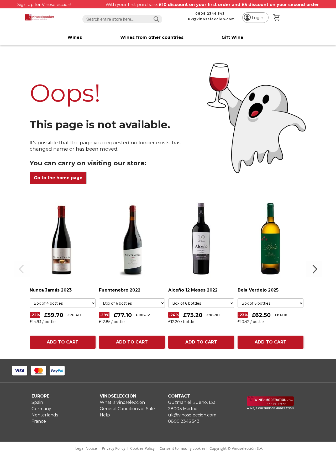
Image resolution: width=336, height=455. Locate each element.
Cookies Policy (142, 448)
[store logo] (39, 17)
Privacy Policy (113, 448)
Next (314, 269)
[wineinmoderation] (270, 408)
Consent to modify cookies (183, 448)
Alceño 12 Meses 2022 (193, 290)
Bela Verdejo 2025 (258, 290)
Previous (22, 269)
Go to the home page (58, 177)
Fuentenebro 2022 (119, 290)
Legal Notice (86, 448)
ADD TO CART (62, 342)
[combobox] (122, 19)
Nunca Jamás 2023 (51, 290)
